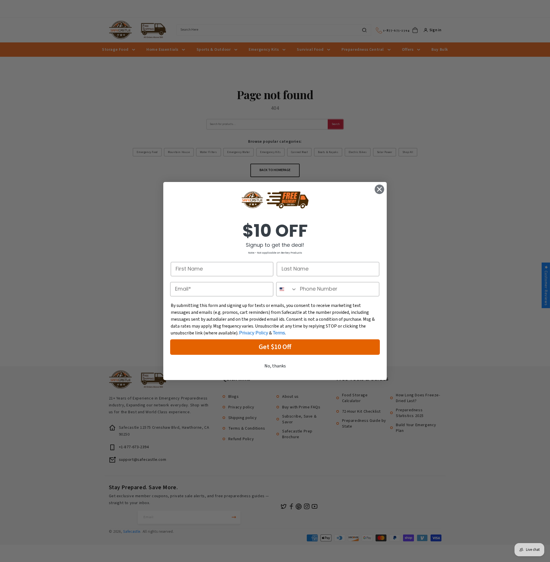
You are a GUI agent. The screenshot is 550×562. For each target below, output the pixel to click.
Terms (279, 332)
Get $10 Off (275, 347)
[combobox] (286, 289)
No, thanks (275, 366)
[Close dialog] (379, 189)
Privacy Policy (253, 332)
